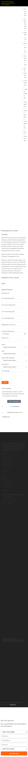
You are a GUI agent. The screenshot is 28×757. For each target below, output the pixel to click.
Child (2, 351)
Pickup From (5, 338)
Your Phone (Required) (7, 311)
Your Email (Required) (7, 318)
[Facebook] (4, 421)
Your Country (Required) (8, 305)
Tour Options (5, 364)
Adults (3, 344)
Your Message (5, 371)
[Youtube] (12, 421)
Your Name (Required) (7, 298)
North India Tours (25, 115)
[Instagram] (8, 421)
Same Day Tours (25, 13)
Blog (25, 133)
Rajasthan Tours (25, 105)
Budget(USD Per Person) (8, 325)
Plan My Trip (25, 75)
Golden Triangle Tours (25, 25)
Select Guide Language (7, 358)
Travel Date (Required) (7, 331)
